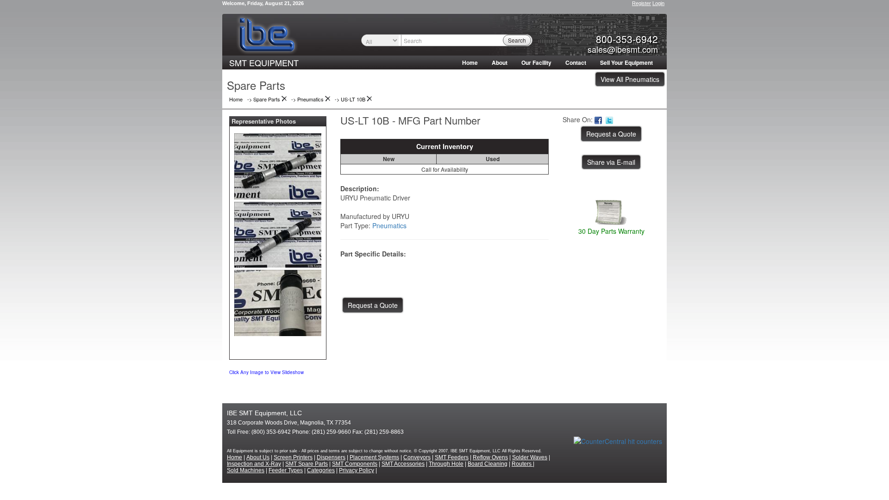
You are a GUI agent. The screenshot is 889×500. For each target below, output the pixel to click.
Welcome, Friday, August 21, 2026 (263, 3)
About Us (257, 457)
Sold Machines (245, 470)
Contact (575, 62)
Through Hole (446, 464)
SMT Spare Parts (306, 464)
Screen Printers (293, 457)
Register (641, 3)
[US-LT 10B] (277, 164)
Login (658, 3)
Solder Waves (529, 457)
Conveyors (417, 457)
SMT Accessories (403, 464)
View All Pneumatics (630, 79)
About (499, 62)
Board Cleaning (487, 464)
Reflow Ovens (490, 457)
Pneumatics (389, 225)
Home (470, 62)
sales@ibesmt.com (623, 49)
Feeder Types (286, 470)
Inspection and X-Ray (254, 464)
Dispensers (331, 457)
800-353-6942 (627, 39)
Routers (522, 464)
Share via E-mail (611, 162)
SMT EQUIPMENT (264, 62)
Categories (321, 470)
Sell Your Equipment (626, 62)
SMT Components (354, 464)
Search (517, 40)
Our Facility (536, 62)
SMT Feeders (452, 457)
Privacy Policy (356, 470)
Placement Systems (374, 457)
